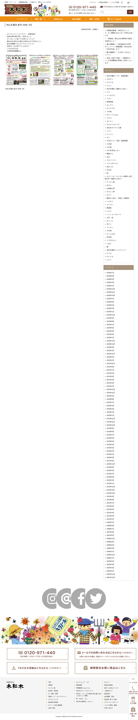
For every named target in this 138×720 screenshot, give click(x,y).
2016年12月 (111, 464)
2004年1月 (110, 571)
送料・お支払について (111, 688)
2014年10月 (111, 493)
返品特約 (107, 693)
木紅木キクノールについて (84, 691)
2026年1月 (110, 286)
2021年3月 (110, 383)
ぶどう (109, 260)
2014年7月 (110, 503)
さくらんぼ (111, 234)
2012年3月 (110, 512)
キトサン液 (51, 688)
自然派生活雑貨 (53, 702)
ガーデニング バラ (82, 682)
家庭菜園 (79, 685)
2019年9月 (110, 428)
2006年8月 (110, 542)
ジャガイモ (111, 95)
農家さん (110, 154)
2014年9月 (110, 496)
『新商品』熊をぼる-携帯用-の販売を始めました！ (118, 40)
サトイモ (110, 256)
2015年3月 (110, 480)
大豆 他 (110, 217)
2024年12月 (111, 315)
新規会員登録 (103, 2)
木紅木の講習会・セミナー (84, 701)
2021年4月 (110, 380)
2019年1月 (110, 454)
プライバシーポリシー (111, 702)
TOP (49, 682)
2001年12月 (111, 577)
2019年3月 (110, 448)
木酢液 (50, 685)
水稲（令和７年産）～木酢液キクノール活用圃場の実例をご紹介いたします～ (118, 60)
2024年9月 (110, 318)
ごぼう (109, 243)
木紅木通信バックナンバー (116, 250)
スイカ (109, 253)
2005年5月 (110, 561)
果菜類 (109, 208)
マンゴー (110, 205)
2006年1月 (110, 551)
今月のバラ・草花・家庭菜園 (117, 141)
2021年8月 (110, 367)
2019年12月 (111, 418)
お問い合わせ (108, 708)
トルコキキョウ (112, 163)
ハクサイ (110, 201)
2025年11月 (111, 292)
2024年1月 (110, 337)
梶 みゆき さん (81, 698)
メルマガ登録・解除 (110, 705)
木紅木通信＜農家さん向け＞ (117, 89)
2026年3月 (110, 282)
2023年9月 (110, 347)
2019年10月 (111, 425)
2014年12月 (111, 487)
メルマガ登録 (115, 2)
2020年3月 (110, 409)
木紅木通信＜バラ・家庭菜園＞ (118, 76)
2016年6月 (110, 467)
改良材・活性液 (53, 691)
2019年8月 (110, 431)
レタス (109, 211)
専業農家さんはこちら (83, 688)
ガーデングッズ (53, 699)
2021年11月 (111, 363)
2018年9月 (110, 457)
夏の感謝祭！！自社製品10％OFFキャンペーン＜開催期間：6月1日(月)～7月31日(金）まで (118, 46)
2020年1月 (110, 415)
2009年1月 (110, 522)
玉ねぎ (109, 170)
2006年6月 (110, 545)
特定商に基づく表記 (110, 699)
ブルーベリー (111, 160)
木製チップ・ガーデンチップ (57, 696)
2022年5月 (110, 357)
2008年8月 (110, 525)
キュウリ (110, 105)
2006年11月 (111, 538)
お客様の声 (111, 188)
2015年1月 (110, 483)
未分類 (109, 237)
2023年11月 (111, 341)
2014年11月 (111, 490)
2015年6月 (110, 477)
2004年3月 (110, 568)
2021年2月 (110, 386)
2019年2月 (110, 451)
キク (108, 137)
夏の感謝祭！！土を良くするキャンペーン (118, 53)
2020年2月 (110, 412)
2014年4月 (110, 509)
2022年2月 (110, 360)
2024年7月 (110, 324)
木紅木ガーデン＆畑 (114, 128)
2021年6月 (110, 373)
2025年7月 (110, 299)
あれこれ (110, 166)
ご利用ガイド (108, 691)
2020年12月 (111, 389)
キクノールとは (112, 115)
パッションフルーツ (114, 214)
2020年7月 (110, 402)
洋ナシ (109, 224)
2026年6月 (110, 276)
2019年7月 (110, 435)
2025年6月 (110, 302)
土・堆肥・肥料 (53, 693)
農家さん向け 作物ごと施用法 (118, 198)
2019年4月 (110, 444)
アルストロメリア (113, 124)
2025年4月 (110, 308)
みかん (109, 185)
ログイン (93, 2)
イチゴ (109, 118)
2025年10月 (111, 295)
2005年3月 (110, 564)
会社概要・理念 (109, 696)
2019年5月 (110, 441)
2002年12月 (111, 574)
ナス (108, 92)
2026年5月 (110, 279)
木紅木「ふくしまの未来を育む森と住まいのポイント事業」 (88, 695)
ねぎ (108, 157)
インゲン (110, 227)
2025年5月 (110, 305)
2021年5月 (110, 376)
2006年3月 (110, 548)
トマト (109, 131)
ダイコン (110, 121)
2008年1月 (110, 529)
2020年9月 (110, 396)
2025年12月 (111, 289)
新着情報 (110, 102)
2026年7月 (110, 273)
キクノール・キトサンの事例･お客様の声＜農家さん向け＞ (118, 177)
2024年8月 (110, 321)
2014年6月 (110, 506)
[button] (16, 70)
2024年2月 (110, 334)
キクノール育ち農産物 (55, 705)
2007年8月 (110, 532)
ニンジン (110, 134)
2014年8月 (110, 500)
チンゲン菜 (111, 182)
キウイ (109, 195)
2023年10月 (111, 344)
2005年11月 (111, 555)
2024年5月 (110, 328)
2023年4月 (110, 350)
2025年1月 (110, 312)
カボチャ (110, 79)
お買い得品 (51, 708)
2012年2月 (110, 516)
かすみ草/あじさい (113, 150)
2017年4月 (110, 461)
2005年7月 (110, 558)
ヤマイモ (110, 82)
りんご (109, 85)
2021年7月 (110, 370)
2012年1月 (110, 519)
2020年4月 (110, 406)
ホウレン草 (111, 192)
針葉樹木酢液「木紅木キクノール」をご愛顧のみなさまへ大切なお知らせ (118, 33)
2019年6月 (110, 438)
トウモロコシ (111, 240)
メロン (109, 98)
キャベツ (110, 221)
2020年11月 (111, 393)
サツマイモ (111, 108)
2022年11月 (111, 354)
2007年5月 (110, 535)
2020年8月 (110, 399)
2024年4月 (110, 331)
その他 (109, 111)
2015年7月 (110, 474)
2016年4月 (110, 470)
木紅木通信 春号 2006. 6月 (19, 25)
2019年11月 (111, 422)
